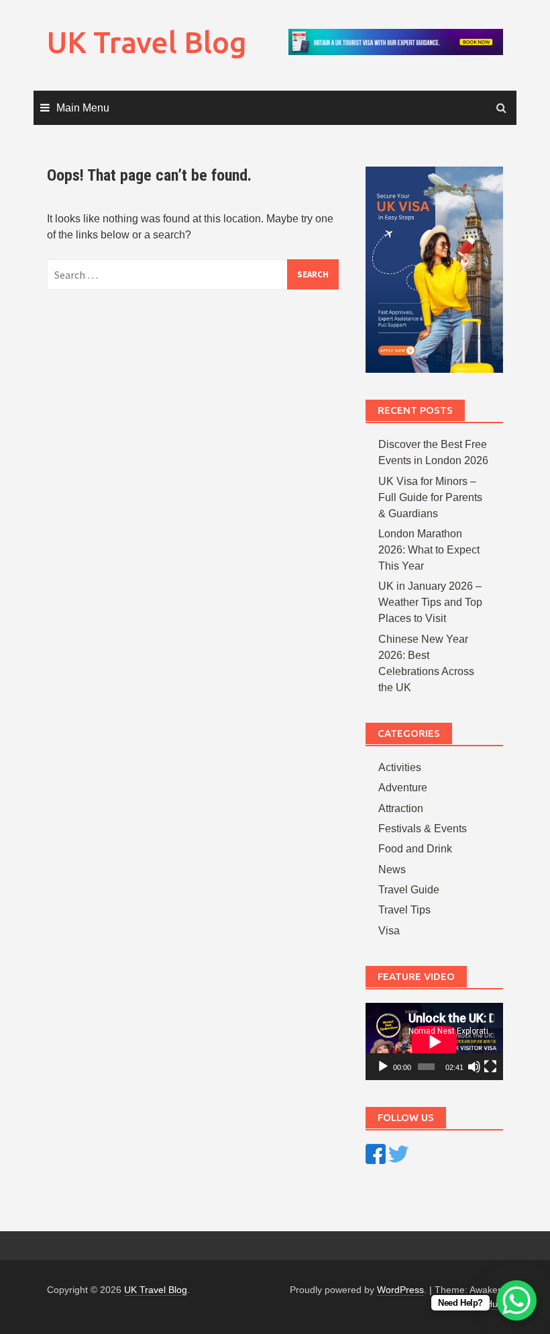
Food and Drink (415, 848)
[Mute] (474, 1066)
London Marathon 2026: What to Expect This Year (429, 550)
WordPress (400, 1289)
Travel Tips (404, 910)
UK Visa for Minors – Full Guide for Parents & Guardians (430, 497)
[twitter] (398, 1153)
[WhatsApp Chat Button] (516, 1300)
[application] (434, 1041)
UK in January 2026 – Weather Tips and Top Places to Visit (430, 602)
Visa (389, 930)
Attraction (400, 808)
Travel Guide (408, 889)
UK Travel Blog (147, 42)
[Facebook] (376, 1153)
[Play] (383, 1066)
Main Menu (82, 108)
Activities (399, 767)
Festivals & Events (422, 828)
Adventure (402, 787)
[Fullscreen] (490, 1066)
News (392, 869)
